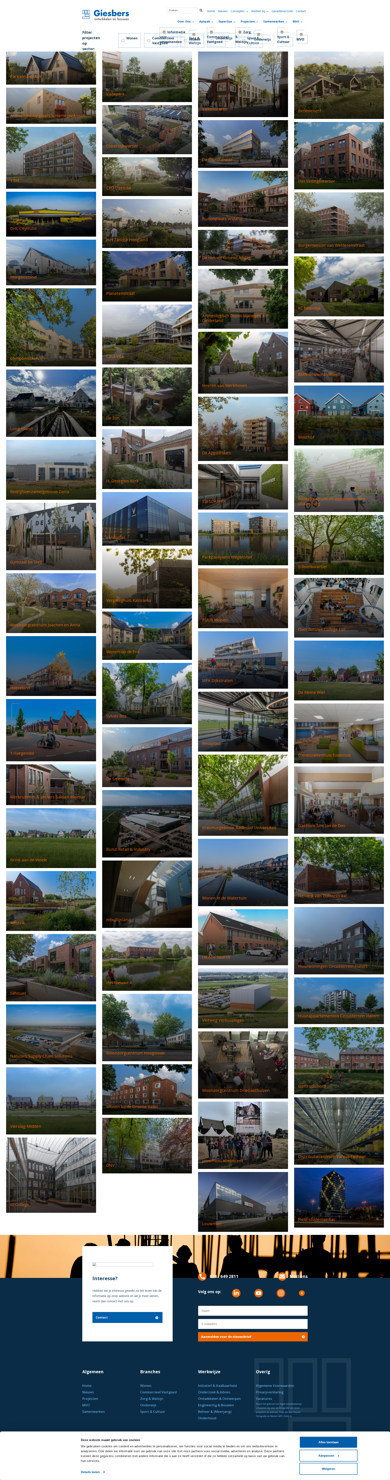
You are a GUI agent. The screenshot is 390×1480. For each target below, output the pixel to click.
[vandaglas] (147, 518)
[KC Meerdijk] (339, 286)
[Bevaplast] (243, 721)
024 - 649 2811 (224, 1276)
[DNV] (147, 1145)
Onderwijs (262, 39)
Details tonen (90, 1472)
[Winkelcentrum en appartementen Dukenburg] (339, 480)
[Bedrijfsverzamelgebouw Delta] (51, 469)
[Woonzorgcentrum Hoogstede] (147, 1027)
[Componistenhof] (51, 327)
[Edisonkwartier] (339, 544)
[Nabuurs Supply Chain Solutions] (51, 1034)
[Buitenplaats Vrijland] (243, 198)
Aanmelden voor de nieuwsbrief (226, 1337)
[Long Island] (51, 403)
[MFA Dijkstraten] (243, 659)
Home (211, 11)
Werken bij (258, 11)
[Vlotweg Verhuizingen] (243, 998)
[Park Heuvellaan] (51, 68)
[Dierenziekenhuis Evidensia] (339, 733)
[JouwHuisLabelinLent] (243, 1135)
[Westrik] (51, 901)
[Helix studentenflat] (339, 1197)
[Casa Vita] (147, 334)
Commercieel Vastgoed (218, 39)
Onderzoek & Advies (214, 1392)
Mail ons (298, 1276)
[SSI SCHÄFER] (243, 486)
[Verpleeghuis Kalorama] (147, 578)
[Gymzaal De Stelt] (51, 536)
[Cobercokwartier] (147, 129)
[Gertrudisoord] (339, 1060)
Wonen (132, 38)
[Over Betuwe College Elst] (339, 607)
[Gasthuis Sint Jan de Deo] (339, 800)
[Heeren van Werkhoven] (243, 362)
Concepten (238, 11)
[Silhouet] (51, 967)
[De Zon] (147, 397)
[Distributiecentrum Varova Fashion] (339, 1131)
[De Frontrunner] (243, 143)
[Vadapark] (147, 76)
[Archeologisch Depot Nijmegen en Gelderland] (243, 298)
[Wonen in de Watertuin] (243, 872)
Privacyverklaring (269, 1392)
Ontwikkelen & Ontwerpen (220, 1398)
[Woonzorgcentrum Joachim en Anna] (51, 603)
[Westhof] (339, 415)
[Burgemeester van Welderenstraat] (339, 222)
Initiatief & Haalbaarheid (218, 1385)
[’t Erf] (51, 157)
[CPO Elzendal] (147, 176)
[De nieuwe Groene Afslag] (243, 247)
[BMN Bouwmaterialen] (339, 350)
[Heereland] (51, 666)
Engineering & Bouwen (216, 1405)
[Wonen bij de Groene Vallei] (147, 1089)
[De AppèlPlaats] (243, 428)
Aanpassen (326, 1455)
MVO (296, 21)
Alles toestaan (328, 1442)
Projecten (248, 21)
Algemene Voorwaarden (275, 1385)
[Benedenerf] (339, 85)
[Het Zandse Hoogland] (147, 223)
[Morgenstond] (51, 262)
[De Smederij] (147, 757)
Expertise (225, 21)
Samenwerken (273, 21)
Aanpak (204, 21)
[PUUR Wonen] (243, 598)
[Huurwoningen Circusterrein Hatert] (339, 940)
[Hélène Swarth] (243, 937)
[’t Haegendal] (51, 730)
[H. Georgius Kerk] (147, 459)
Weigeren (328, 1468)
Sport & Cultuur (283, 39)
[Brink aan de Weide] (51, 838)
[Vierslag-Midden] (51, 1100)
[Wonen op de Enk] (147, 635)
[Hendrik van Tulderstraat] (339, 870)
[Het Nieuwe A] (147, 961)
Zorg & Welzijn (152, 1398)
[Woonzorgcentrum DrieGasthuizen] (243, 1064)
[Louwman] (243, 1202)
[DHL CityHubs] (51, 214)
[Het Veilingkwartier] (339, 155)
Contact (301, 11)
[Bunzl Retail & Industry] (147, 823)
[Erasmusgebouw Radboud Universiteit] (243, 795)
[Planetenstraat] (147, 276)
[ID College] (51, 1175)
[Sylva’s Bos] (147, 693)
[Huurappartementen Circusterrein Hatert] (339, 1000)
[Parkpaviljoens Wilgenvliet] (243, 539)
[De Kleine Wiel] (339, 670)
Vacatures (264, 1398)
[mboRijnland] (147, 894)
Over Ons (184, 21)
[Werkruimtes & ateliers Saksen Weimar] (51, 784)
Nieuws (223, 11)
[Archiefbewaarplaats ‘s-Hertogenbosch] (51, 105)
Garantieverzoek (282, 11)
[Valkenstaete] (243, 84)
